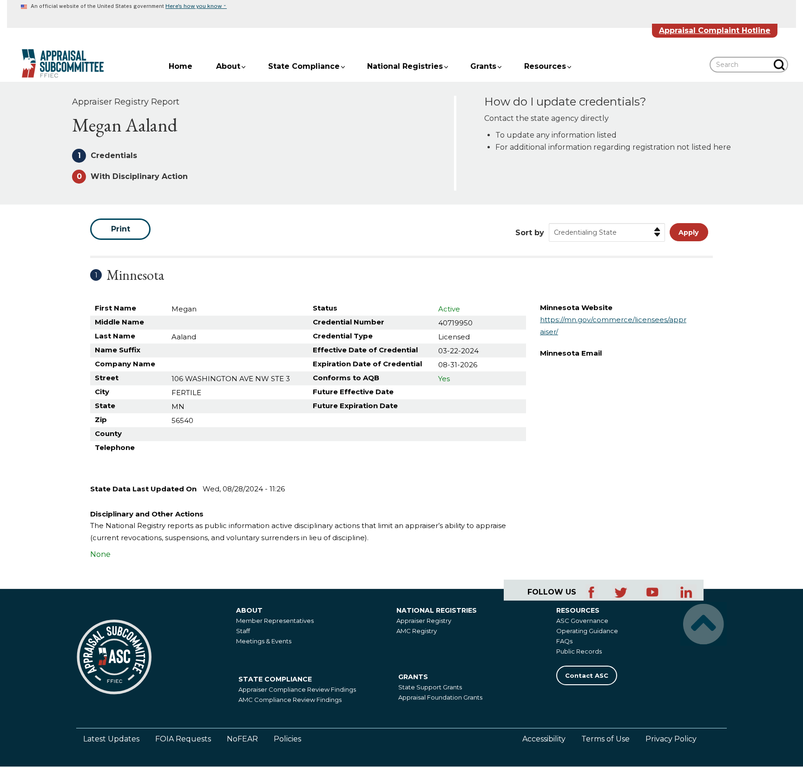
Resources (545, 66)
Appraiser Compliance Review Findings (297, 689)
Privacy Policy (671, 738)
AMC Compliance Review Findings (290, 699)
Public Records (579, 651)
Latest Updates (111, 738)
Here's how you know (196, 6)
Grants (483, 66)
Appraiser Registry (423, 620)
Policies (287, 738)
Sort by (529, 232)
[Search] (780, 65)
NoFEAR (242, 738)
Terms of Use (605, 738)
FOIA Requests (183, 738)
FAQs (564, 641)
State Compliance (304, 66)
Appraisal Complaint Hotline (714, 30)
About (228, 66)
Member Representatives (275, 620)
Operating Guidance (587, 631)
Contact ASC (586, 675)
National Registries (405, 66)
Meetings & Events (263, 641)
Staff (243, 631)
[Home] (56, 63)
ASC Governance (582, 620)
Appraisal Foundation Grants (440, 697)
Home (180, 66)
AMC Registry (416, 631)
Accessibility (544, 738)
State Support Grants (430, 687)
